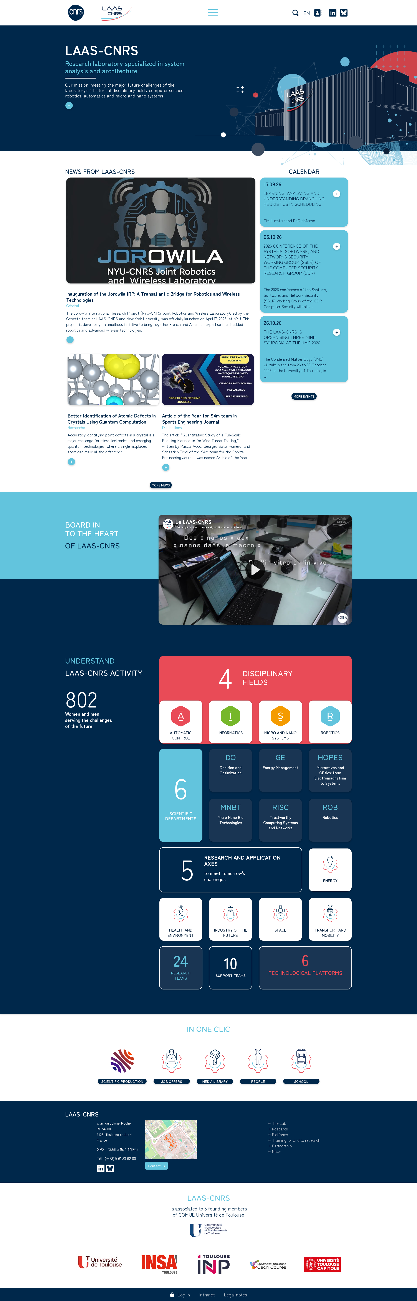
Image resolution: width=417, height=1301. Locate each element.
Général (72, 305)
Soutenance (274, 213)
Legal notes (235, 1294)
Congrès (271, 282)
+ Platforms (277, 1134)
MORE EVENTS (304, 396)
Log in (184, 1294)
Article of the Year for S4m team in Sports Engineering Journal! (199, 418)
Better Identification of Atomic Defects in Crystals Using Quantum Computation (112, 418)
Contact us (156, 1165)
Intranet (207, 1294)
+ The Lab (276, 1123)
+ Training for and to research (293, 1140)
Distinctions (172, 427)
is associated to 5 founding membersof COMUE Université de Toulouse (208, 1211)
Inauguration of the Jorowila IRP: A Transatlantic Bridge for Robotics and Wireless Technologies (153, 296)
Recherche (76, 427)
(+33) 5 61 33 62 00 (120, 1158)
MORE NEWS (161, 485)
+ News (274, 1151)
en (306, 13)
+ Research (277, 1129)
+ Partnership (279, 1145)
